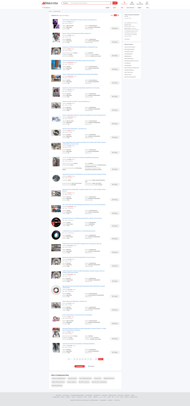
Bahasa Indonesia (133, 397)
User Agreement (103, 400)
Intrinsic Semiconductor (129, 47)
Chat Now (92, 366)
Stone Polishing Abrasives (85, 378)
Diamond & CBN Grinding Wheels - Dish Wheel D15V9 (74, 128)
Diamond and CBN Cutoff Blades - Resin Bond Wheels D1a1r (76, 101)
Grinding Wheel (127, 65)
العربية (100, 397)
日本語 (109, 397)
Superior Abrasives (71, 382)
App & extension (130, 7)
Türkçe (121, 397)
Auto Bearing (127, 63)
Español (62, 397)
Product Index (120, 395)
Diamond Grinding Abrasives (58, 378)
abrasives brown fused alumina (99, 382)
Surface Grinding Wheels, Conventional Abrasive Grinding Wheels (77, 315)
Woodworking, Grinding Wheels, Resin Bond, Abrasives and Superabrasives (79, 19)
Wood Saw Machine (128, 58)
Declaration (110, 400)
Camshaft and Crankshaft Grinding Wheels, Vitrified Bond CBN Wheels (78, 343)
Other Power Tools (128, 72)
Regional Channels (112, 395)
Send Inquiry (115, 28)
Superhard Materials (129, 70)
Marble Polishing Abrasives (58, 382)
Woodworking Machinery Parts (131, 60)
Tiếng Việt (127, 397)
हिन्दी (112, 397)
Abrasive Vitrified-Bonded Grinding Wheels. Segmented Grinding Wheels (78, 60)
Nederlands (95, 397)
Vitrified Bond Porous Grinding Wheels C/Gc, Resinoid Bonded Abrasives (78, 231)
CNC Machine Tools (128, 51)
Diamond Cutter (128, 74)
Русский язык (79, 397)
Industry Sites (104, 395)
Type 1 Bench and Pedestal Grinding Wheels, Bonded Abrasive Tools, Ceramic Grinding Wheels (83, 204)
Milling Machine (128, 56)
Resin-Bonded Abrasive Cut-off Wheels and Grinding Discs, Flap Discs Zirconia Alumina (82, 218)
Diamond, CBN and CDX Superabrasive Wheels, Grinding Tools (76, 33)
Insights (132, 395)
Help (122, 7)
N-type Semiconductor (129, 49)
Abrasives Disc (97, 378)
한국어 (104, 397)
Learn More (127, 39)
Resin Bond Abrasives (57, 385)
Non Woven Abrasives (84, 382)
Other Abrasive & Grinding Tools (131, 67)
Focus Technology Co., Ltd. (85, 400)
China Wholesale (89, 395)
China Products (66, 395)
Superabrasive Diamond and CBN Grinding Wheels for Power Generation (78, 257)
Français (73, 397)
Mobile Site (127, 395)
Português (68, 397)
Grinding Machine (128, 54)
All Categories (47, 7)
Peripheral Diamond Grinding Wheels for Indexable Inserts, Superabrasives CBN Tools (81, 243)
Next (101, 359)
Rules (147, 7)
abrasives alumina (72, 378)
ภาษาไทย (117, 397)
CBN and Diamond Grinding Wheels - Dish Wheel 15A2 (74, 301)
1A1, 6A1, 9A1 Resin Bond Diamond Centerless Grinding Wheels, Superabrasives (80, 157)
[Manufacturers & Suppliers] (50, 3)
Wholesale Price (97, 395)
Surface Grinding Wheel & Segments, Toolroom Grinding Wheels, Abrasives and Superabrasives (84, 115)
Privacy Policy (117, 400)
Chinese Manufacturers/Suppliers (77, 395)
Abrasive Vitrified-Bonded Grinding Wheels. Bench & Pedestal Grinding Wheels (80, 74)
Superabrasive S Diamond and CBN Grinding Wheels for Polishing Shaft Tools (80, 47)
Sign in (146, 4)
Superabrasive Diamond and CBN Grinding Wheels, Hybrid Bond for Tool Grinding (80, 88)
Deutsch (90, 397)
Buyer (114, 7)
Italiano (85, 397)
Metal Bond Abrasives (109, 378)
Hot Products (58, 395)
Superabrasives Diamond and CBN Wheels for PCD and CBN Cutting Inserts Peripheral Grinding (84, 174)
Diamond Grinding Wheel (130, 77)
